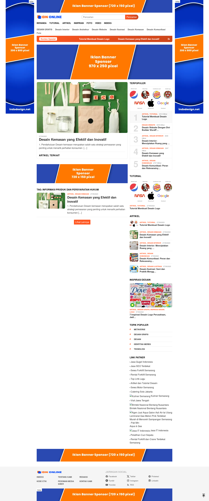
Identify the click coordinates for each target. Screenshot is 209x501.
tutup (31, 1)
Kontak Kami (85, 481)
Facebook (113, 476)
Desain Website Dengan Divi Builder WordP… (156, 128)
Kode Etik (42, 481)
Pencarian (132, 17)
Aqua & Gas (136, 426)
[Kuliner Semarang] (140, 395)
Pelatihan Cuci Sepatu (142, 435)
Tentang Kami (65, 477)
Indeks (40, 477)
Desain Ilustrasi (154, 266)
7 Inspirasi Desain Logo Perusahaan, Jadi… (148, 315)
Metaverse (139, 329)
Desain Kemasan (82, 194)
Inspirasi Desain (157, 309)
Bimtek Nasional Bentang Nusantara (148, 408)
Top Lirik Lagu (138, 378)
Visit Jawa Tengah (140, 400)
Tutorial (154, 114)
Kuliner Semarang (160, 395)
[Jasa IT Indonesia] (140, 430)
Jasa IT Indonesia (159, 430)
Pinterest (155, 476)
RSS (132, 484)
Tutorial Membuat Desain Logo (82, 39)
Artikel (70, 194)
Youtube (112, 484)
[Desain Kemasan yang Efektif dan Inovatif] (82, 107)
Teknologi (139, 349)
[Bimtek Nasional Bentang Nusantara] (149, 404)
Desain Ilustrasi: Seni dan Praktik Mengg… (152, 270)
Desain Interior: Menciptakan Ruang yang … (156, 142)
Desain (137, 339)
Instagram (134, 480)
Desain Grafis (143, 309)
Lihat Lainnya (82, 222)
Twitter (132, 476)
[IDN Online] (50, 16)
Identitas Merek (142, 344)
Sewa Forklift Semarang (143, 370)
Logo (132, 312)
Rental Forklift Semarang (143, 374)
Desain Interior (156, 136)
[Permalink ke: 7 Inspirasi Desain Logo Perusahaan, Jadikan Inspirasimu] (151, 295)
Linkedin (155, 480)
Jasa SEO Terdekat (140, 366)
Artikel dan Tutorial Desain (144, 383)
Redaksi (83, 477)
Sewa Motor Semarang (142, 387)
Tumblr (111, 480)
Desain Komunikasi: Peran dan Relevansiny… (155, 166)
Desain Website (148, 125)
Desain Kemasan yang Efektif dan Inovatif (126, 39)
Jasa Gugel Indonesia (142, 361)
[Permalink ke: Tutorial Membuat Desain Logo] (151, 99)
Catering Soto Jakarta (142, 391)
